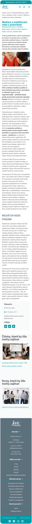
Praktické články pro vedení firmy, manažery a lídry (15, 14)
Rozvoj (20, 15)
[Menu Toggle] (29, 7)
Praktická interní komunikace (15, 407)
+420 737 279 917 (20, 2)
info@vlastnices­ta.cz (16, 448)
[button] (19, 6)
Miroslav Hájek (10, 308)
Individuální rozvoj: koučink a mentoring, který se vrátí (12, 28)
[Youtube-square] (22, 521)
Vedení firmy (17, 32)
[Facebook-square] (14, 521)
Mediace (24, 29)
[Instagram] (18, 521)
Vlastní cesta (6, 13)
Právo (4, 32)
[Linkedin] (10, 521)
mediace (24, 74)
